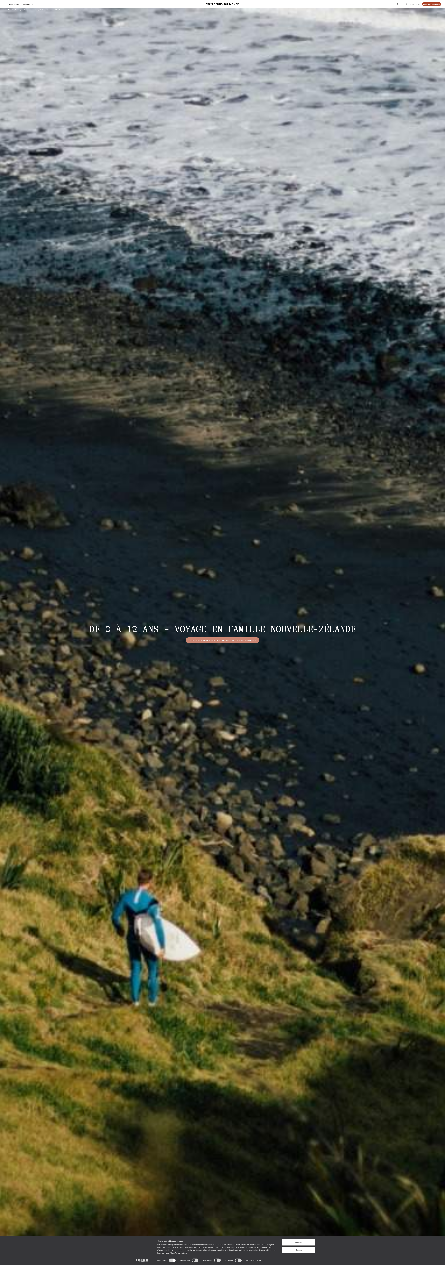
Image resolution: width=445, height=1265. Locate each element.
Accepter (298, 1242)
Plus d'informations (178, 1253)
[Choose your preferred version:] (398, 4)
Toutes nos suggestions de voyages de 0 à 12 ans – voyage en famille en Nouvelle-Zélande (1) (222, 640)
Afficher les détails (253, 1260)
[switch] (195, 1260)
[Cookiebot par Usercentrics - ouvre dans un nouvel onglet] (142, 1260)
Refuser (299, 1250)
